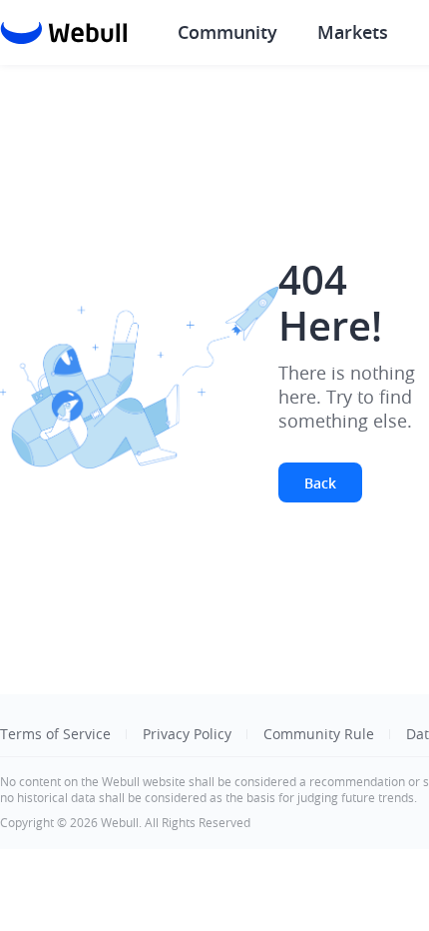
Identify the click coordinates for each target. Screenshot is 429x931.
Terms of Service (55, 733)
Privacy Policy (187, 733)
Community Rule (318, 733)
